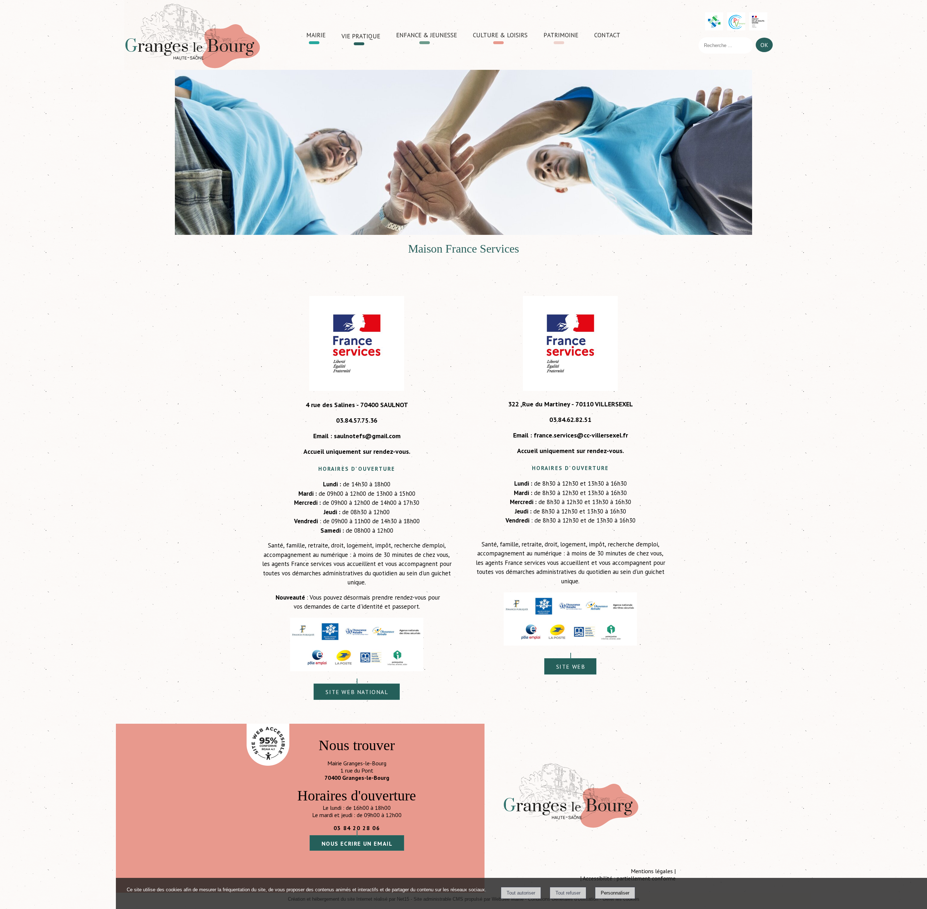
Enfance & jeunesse (426, 34)
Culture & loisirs (500, 34)
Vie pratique (360, 35)
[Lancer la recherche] (764, 46)
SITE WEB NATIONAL (357, 692)
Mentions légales (652, 871)
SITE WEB (571, 666)
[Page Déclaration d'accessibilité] (268, 763)
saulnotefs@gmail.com (367, 436)
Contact (607, 34)
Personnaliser (615, 893)
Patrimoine (561, 34)
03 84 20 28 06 (357, 828)
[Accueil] (192, 35)
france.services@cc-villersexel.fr (581, 435)
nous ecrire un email (357, 843)
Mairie (316, 34)
